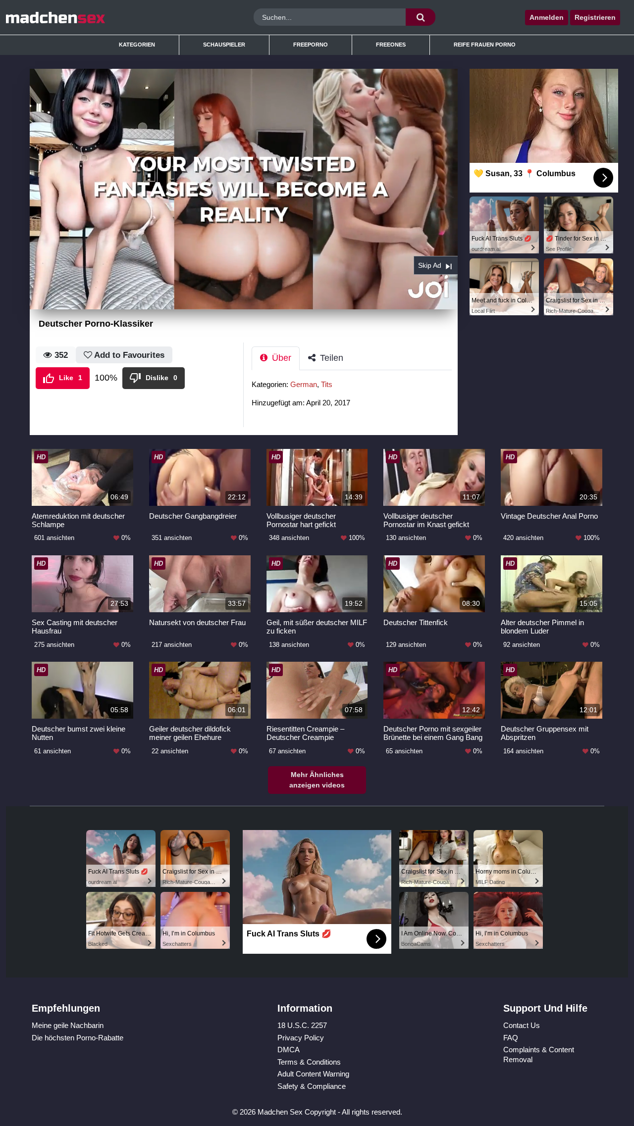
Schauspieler (224, 45)
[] (420, 17)
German (303, 384)
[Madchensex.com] (83, 17)
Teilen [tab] (330, 358)
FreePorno (310, 45)
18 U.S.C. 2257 (302, 1025)
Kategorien (137, 45)
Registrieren (595, 17)
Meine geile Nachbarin (68, 1025)
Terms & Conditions (309, 1062)
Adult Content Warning (313, 1074)
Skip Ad (429, 265)
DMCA (288, 1049)
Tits (326, 384)
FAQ (510, 1037)
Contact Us (521, 1025)
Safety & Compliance (311, 1086)
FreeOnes (391, 45)
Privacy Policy (300, 1037)
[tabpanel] (355, 396)
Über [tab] (280, 358)
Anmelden (546, 17)
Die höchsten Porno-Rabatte (77, 1037)
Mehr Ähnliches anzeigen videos (317, 780)
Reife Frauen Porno (485, 45)
